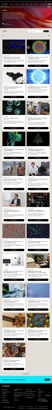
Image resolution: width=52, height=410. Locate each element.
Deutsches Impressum (21, 408)
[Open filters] (49, 35)
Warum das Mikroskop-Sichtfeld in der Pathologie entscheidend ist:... (12, 87)
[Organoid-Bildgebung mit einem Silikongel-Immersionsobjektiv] (13, 139)
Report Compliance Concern (43, 406)
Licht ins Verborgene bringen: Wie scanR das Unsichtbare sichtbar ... (13, 242)
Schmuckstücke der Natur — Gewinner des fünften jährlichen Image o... (13, 331)
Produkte (11, 4)
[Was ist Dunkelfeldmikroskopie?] (13, 108)
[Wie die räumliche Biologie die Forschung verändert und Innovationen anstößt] (38, 231)
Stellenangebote (5, 402)
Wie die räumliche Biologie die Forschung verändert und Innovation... (37, 242)
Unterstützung (5, 400)
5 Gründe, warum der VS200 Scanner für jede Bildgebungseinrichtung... (13, 272)
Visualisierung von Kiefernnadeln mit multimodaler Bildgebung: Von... (36, 150)
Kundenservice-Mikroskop (30, 393)
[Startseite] (1, 6)
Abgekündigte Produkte (29, 397)
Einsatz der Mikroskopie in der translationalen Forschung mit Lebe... (12, 211)
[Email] (49, 392)
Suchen (46, 31)
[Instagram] (45, 395)
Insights (22, 4)
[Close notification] (51, 1)
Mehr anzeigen (26, 373)
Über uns (35, 4)
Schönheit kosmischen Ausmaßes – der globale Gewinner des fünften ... (37, 331)
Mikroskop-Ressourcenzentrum (31, 391)
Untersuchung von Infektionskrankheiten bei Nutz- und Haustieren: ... (13, 180)
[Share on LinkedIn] (50, 6)
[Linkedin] (48, 395)
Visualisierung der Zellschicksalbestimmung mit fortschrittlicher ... (38, 180)
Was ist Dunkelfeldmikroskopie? (11, 118)
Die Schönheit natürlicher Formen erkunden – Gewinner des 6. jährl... (38, 58)
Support (31, 4)
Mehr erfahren (47, 1)
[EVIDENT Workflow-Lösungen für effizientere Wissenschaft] (13, 290)
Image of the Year (29, 389)
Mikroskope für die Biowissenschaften (20, 392)
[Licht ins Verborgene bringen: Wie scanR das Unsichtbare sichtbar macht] (13, 231)
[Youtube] (49, 395)
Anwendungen (17, 4)
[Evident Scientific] (5, 4)
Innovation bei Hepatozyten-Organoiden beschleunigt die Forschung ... (37, 119)
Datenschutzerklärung (30, 406)
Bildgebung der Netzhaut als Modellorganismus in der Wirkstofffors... (37, 272)
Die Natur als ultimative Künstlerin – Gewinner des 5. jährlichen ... (12, 361)
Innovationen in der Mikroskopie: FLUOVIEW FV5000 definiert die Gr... (36, 211)
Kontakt (47, 379)
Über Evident (5, 389)
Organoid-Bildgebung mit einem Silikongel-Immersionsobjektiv (13, 150)
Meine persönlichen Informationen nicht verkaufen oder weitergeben (37, 408)
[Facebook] (46, 395)
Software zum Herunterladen (30, 395)
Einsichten (4, 395)
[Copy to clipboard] (48, 6)
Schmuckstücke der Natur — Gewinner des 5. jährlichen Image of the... (38, 301)
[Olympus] (50, 4)
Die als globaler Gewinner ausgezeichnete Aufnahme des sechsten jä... (38, 87)
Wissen (27, 4)
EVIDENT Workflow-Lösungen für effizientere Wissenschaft (11, 301)
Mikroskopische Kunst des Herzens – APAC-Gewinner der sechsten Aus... (12, 58)
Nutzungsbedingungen (21, 406)
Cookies (36, 406)
